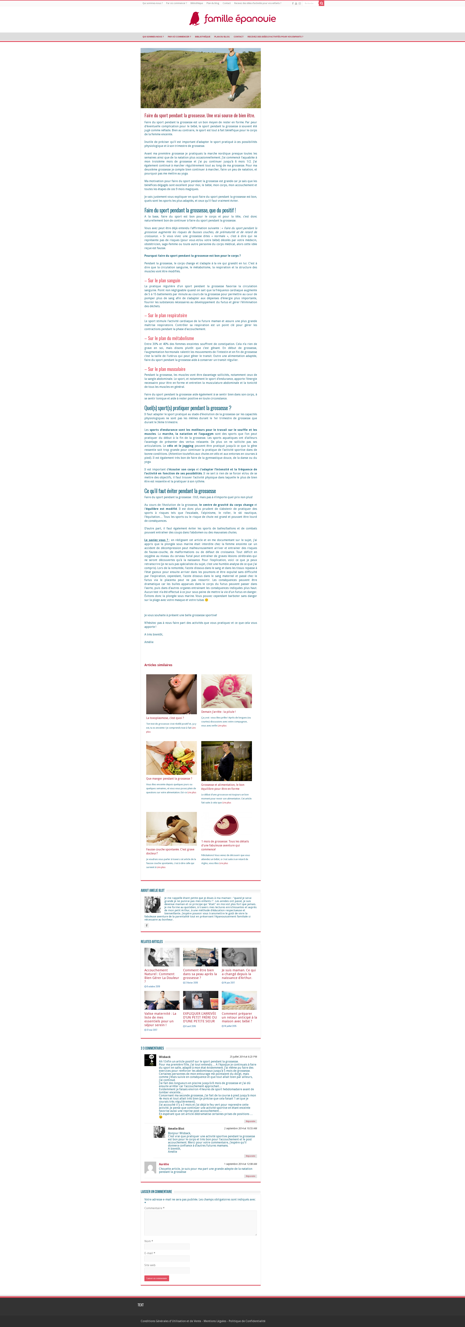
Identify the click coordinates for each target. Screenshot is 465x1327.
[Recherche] (321, 3)
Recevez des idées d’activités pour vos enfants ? (257, 3)
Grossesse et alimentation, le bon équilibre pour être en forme (222, 786)
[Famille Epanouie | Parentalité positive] (232, 17)
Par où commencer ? (176, 3)
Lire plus (222, 725)
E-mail (149, 1253)
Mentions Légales (215, 1321)
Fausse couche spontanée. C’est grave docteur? (170, 851)
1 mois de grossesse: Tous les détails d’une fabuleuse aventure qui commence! (225, 845)
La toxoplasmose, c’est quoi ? (165, 718)
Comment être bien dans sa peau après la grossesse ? (200, 974)
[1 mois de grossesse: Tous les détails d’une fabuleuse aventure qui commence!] (226, 824)
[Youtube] (296, 3)
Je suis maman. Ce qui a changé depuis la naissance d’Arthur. (239, 974)
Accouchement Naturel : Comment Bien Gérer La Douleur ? (161, 975)
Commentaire (154, 1208)
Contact (227, 3)
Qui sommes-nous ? (153, 3)
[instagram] (299, 3)
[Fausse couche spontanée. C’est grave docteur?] (171, 828)
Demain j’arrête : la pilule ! (218, 712)
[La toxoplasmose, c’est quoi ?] (171, 694)
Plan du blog (213, 3)
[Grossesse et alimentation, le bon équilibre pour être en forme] (226, 761)
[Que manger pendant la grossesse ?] (171, 757)
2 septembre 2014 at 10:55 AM (240, 1128)
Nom (148, 1241)
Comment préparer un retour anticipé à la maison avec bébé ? (239, 1017)
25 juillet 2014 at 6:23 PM (243, 1056)
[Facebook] (293, 3)
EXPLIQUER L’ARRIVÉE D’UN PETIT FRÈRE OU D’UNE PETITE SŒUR (200, 1017)
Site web (149, 1265)
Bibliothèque (197, 3)
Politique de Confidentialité (247, 1321)
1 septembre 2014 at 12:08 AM (240, 1164)
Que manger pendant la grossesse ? (169, 778)
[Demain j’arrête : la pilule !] (226, 691)
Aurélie (164, 1164)
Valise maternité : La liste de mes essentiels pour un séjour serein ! (160, 1019)
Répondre (250, 1121)
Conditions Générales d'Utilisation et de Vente (171, 1321)
